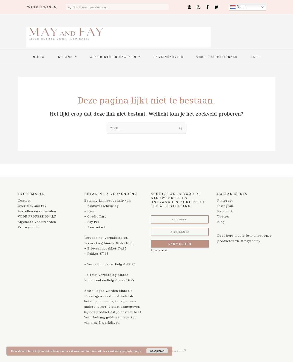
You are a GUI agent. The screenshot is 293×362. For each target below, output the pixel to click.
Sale (255, 57)
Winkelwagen (42, 7)
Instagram (225, 206)
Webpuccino (174, 351)
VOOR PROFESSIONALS (37, 216)
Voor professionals (217, 57)
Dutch (241, 7)
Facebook (225, 211)
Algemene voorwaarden (37, 222)
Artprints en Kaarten (113, 57)
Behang (65, 57)
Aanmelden (180, 244)
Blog (221, 222)
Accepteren (157, 351)
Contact (24, 200)
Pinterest (225, 200)
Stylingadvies (168, 57)
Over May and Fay (32, 206)
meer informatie (130, 351)
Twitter (223, 216)
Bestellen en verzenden (37, 211)
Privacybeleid (28, 227)
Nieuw (39, 57)
